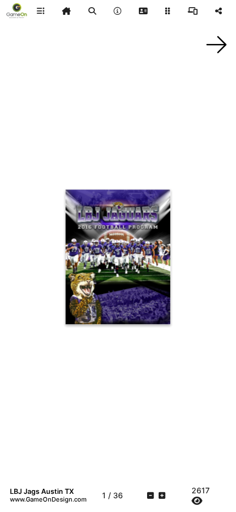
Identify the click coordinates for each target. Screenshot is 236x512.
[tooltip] (66, 11)
